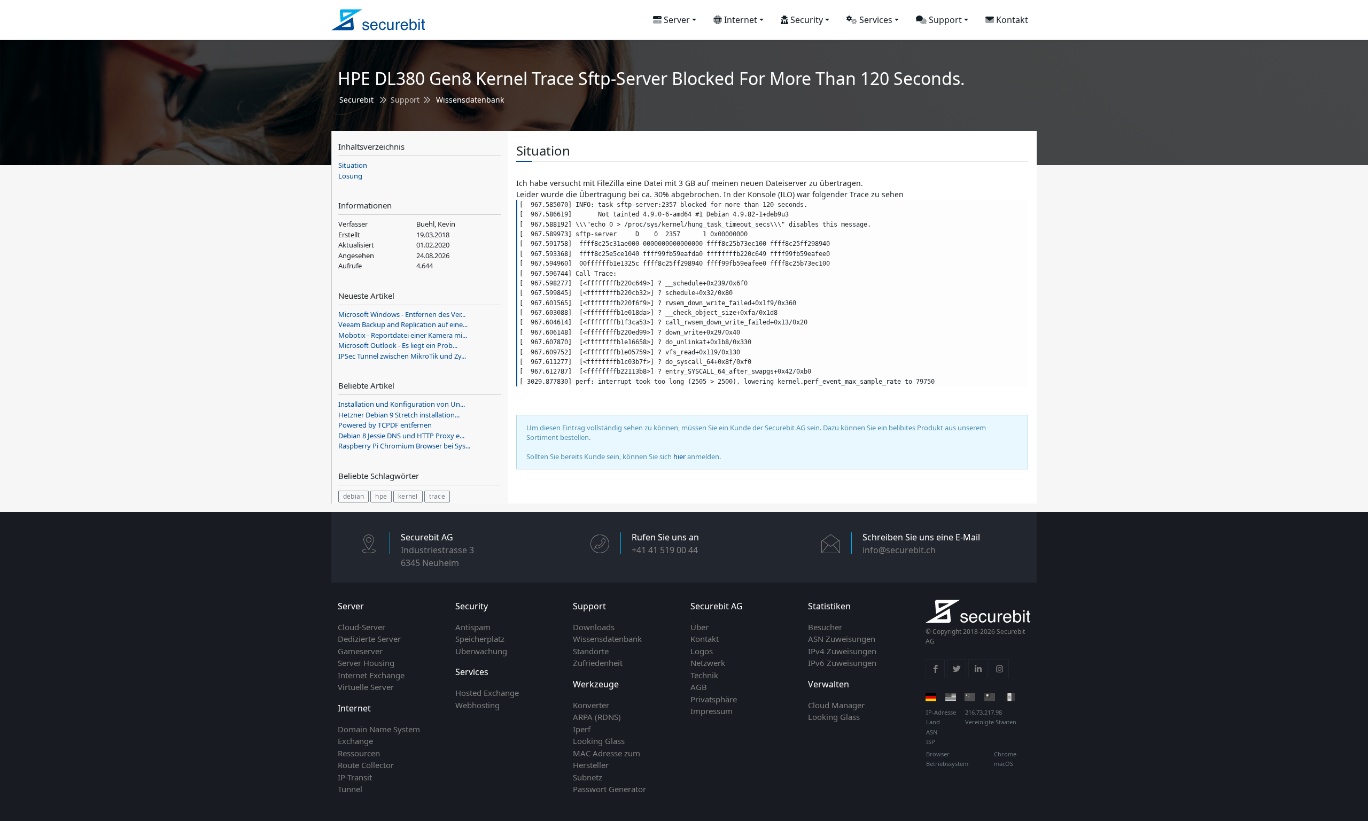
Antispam (473, 627)
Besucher (825, 627)
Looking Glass (599, 740)
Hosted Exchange (487, 692)
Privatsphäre (713, 699)
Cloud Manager (836, 705)
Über (699, 627)
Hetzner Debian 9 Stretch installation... (399, 415)
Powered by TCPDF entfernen (385, 425)
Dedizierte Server (369, 638)
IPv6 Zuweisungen (842, 662)
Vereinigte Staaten (990, 722)
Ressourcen (359, 753)
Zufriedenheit (598, 662)
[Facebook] (935, 668)
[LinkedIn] (978, 668)
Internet (739, 20)
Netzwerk (707, 662)
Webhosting (477, 705)
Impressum (711, 711)
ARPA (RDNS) (597, 716)
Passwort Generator (609, 789)
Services (874, 20)
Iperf (581, 729)
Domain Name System (379, 729)
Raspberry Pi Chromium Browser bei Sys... (404, 446)
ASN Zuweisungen (841, 638)
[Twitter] (956, 668)
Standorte (591, 651)
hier (679, 456)
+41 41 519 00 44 (665, 550)
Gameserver (360, 651)
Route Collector (366, 765)
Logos (701, 651)
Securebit (356, 100)
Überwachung (481, 651)
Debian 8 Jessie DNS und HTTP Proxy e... (401, 435)
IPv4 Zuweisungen (842, 651)
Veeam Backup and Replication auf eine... (403, 324)
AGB (698, 686)
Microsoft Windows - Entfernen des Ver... (401, 314)
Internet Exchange (371, 675)
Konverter (591, 705)
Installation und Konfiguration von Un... (401, 404)
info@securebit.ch (899, 550)
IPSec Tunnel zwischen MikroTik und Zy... (402, 356)
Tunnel (350, 789)
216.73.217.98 (983, 712)
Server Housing (366, 662)
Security (805, 20)
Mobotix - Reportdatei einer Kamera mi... (402, 335)
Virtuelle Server (366, 686)
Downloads (594, 627)
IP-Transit (355, 777)
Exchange (355, 740)
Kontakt (1011, 20)
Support (944, 20)
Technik (704, 675)
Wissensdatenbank (470, 100)
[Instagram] (999, 668)
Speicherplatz (479, 638)
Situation (352, 165)
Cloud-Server (361, 627)
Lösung (350, 176)
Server (676, 20)
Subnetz (587, 777)
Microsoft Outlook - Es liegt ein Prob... (397, 345)
